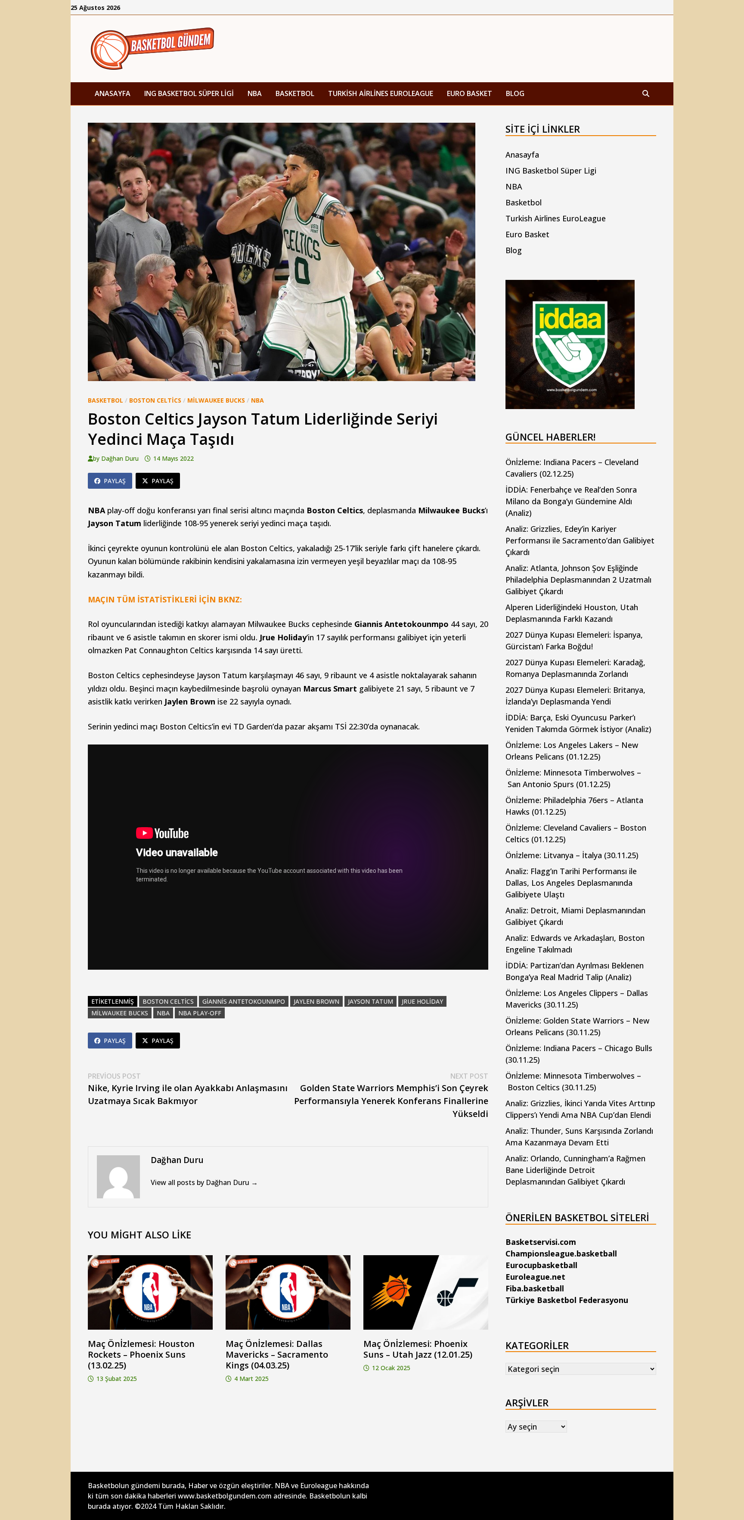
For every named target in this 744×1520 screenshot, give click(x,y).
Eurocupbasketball (541, 1265)
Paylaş (115, 481)
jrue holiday (422, 1001)
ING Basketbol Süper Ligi (189, 93)
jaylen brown (316, 1001)
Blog (515, 93)
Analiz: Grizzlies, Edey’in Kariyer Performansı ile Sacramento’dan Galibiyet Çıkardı (579, 540)
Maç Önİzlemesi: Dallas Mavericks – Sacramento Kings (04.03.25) (277, 1354)
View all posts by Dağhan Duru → (204, 1182)
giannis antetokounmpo (243, 1001)
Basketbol (295, 93)
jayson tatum (370, 1001)
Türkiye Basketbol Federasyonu (566, 1300)
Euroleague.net (535, 1277)
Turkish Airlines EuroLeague (380, 93)
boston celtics (168, 1001)
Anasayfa (112, 93)
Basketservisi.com (540, 1242)
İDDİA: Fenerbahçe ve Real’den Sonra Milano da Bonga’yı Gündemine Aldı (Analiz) (571, 501)
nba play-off (199, 1013)
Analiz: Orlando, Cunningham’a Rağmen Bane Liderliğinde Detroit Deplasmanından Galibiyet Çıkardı (575, 1170)
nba (163, 1013)
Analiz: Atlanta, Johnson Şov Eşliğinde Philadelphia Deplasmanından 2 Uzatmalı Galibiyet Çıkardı (578, 579)
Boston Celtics (155, 400)
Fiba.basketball (534, 1288)
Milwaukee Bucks (216, 400)
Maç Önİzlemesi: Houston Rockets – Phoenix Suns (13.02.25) (141, 1354)
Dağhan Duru (120, 458)
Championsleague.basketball (561, 1253)
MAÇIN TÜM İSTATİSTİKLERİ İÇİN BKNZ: (165, 599)
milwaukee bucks (119, 1013)
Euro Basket (469, 93)
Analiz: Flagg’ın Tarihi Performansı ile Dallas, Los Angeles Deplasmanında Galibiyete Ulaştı (571, 883)
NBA (255, 93)
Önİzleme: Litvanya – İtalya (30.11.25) (572, 855)
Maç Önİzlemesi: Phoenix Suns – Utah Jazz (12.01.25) (417, 1349)
